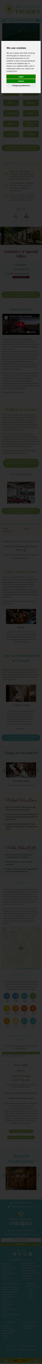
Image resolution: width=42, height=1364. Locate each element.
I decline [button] (21, 81)
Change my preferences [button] (21, 85)
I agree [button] (21, 77)
